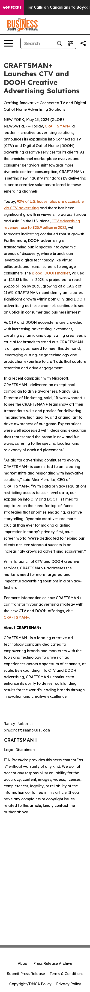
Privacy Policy (68, 984)
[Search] (59, 43)
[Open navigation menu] (8, 43)
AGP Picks (12, 7)
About (23, 963)
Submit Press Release (26, 973)
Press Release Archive (52, 963)
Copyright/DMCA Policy (30, 984)
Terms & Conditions (66, 973)
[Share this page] (83, 43)
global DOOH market (51, 273)
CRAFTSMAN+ (57, 126)
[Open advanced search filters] (70, 43)
